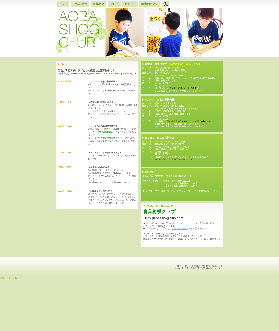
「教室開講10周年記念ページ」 (113, 114)
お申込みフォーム (180, 228)
